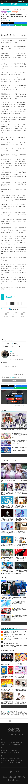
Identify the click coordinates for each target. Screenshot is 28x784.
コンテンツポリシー (6, 711)
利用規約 (12, 377)
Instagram (19, 734)
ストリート (12, 752)
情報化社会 (8, 750)
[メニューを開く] (2, 4)
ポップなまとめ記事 (16, 744)
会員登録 (20, 1)
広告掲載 (18, 758)
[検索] (26, 4)
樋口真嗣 (6, 346)
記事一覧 (3, 742)
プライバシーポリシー (20, 760)
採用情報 (18, 762)
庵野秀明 (16, 343)
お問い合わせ (12, 758)
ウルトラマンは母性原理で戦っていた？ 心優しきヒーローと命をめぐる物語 (14, 16)
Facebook (9, 734)
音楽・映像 (7, 9)
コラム (11, 9)
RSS (22, 734)
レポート (21, 742)
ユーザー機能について (5, 760)
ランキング (12, 742)
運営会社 (12, 762)
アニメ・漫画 (14, 750)
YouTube (12, 734)
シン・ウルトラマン (16, 346)
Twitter (6, 734)
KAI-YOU (2, 9)
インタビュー (8, 744)
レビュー (3, 744)
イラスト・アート (21, 750)
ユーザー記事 (15, 12)
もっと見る (14, 455)
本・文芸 (3, 750)
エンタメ (18, 752)
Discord (15, 734)
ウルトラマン (7, 343)
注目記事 (7, 742)
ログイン (24, 1)
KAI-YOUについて (4, 758)
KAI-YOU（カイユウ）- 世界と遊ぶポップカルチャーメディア (14, 4)
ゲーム (8, 752)
